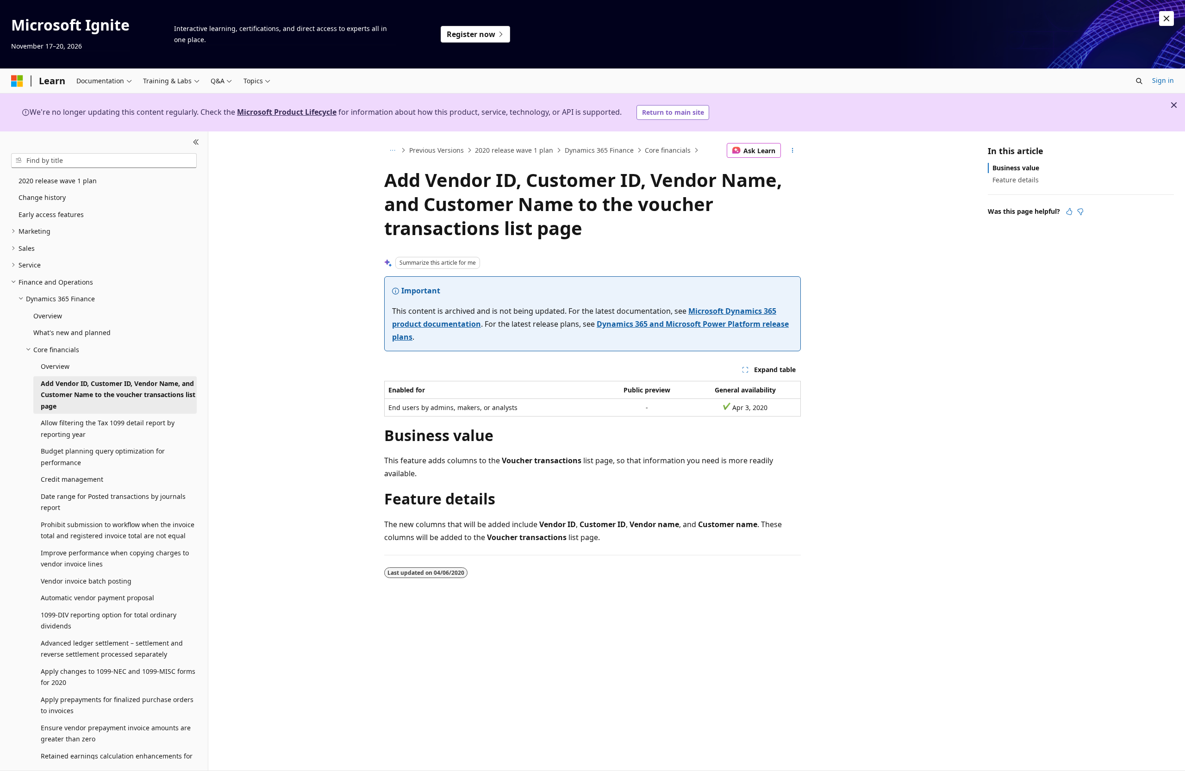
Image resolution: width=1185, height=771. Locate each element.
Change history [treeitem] (42, 197)
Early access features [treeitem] (51, 214)
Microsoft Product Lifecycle (287, 112)
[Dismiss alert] (1166, 18)
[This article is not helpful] (1080, 211)
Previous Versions (436, 150)
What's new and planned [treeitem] (72, 332)
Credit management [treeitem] (72, 479)
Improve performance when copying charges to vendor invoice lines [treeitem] (115, 558)
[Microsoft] (17, 81)
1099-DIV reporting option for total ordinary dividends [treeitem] (108, 620)
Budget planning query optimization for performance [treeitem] (103, 457)
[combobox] (104, 160)
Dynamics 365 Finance (599, 150)
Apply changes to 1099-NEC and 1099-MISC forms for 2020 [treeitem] (118, 677)
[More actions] (793, 150)
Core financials (668, 150)
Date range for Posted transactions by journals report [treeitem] (113, 502)
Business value (1015, 167)
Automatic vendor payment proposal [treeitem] (97, 597)
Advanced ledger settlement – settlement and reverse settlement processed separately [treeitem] (112, 649)
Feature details (1015, 179)
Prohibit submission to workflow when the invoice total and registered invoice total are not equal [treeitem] (117, 530)
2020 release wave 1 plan (514, 150)
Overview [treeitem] (47, 315)
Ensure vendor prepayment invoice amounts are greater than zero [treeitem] (116, 733)
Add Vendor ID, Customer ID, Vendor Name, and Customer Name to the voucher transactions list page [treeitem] (118, 394)
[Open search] (1139, 81)
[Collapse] (196, 142)
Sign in (1163, 80)
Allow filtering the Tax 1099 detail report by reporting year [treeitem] (108, 428)
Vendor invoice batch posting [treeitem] (86, 581)
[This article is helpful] (1069, 211)
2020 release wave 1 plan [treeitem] (58, 180)
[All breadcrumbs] (392, 150)
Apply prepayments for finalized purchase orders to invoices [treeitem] (117, 705)
